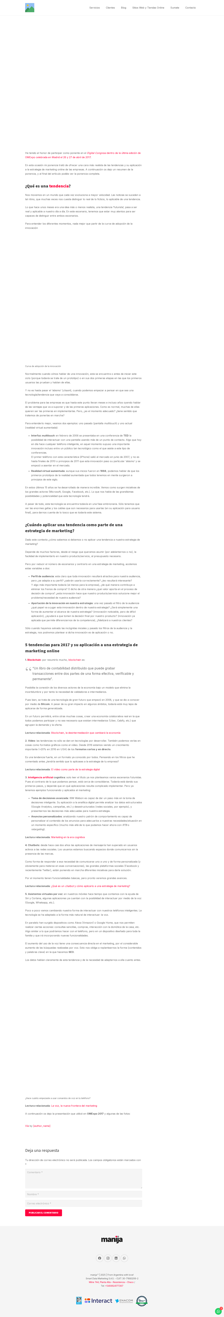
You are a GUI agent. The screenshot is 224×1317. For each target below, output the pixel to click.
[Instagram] (108, 1258)
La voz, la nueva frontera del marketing (74, 1105)
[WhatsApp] (124, 1258)
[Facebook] (99, 1258)
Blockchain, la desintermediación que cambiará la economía (85, 732)
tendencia (59, 186)
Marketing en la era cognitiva (68, 837)
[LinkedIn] (116, 1258)
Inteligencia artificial (40, 777)
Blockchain (34, 659)
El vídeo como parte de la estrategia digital (75, 769)
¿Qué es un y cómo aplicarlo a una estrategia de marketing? (90, 886)
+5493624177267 (114, 1285)
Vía (27, 1125)
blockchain (74, 659)
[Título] (29, 7)
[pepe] (142, 1301)
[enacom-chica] (124, 1301)
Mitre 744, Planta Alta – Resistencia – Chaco (111, 1282)
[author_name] (41, 1125)
